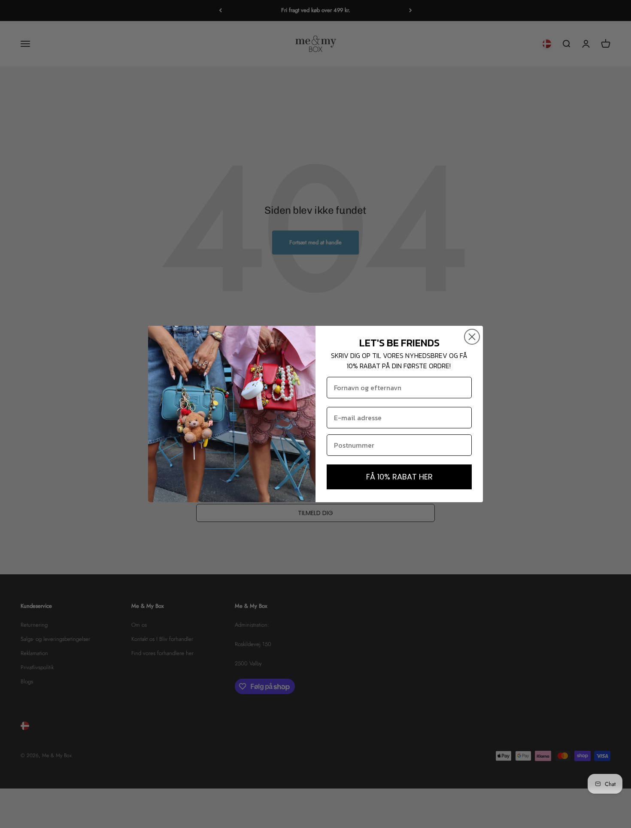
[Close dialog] (471, 336)
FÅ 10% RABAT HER (399, 476)
